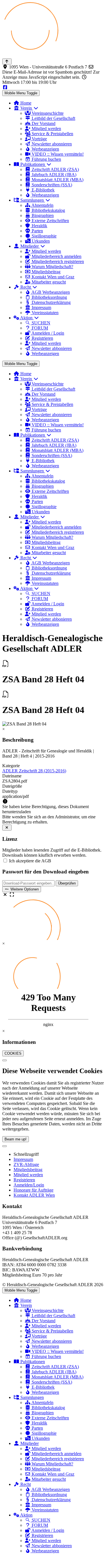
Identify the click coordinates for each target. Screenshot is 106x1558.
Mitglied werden (28, 1174)
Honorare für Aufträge (33, 1190)
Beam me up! (16, 1139)
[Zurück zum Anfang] (7, 61)
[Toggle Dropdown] (4, 1146)
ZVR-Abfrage (26, 1164)
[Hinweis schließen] (7, 828)
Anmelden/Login (29, 1184)
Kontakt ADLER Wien (34, 1195)
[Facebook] (5, 87)
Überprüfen (67, 883)
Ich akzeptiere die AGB (30, 860)
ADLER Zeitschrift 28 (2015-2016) (34, 770)
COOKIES (13, 1053)
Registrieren (24, 1179)
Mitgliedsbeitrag (28, 1169)
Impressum (23, 1159)
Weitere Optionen (24, 889)
